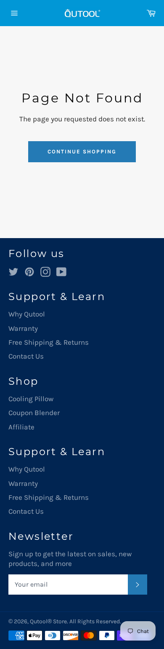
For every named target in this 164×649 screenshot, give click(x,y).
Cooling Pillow (30, 398)
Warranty (23, 328)
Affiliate (21, 427)
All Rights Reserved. (95, 621)
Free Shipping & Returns (48, 342)
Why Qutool (26, 314)
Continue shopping (82, 151)
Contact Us (26, 356)
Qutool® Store (48, 621)
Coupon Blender (34, 412)
